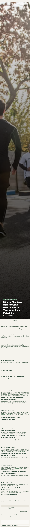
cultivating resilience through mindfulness (6, 414)
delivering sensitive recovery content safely (7, 463)
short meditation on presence (10, 444)
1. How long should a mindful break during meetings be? (9, 520)
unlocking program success (19, 468)
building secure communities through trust (19, 451)
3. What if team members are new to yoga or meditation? (10, 525)
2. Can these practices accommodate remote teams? (9, 523)
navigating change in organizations (8, 492)
